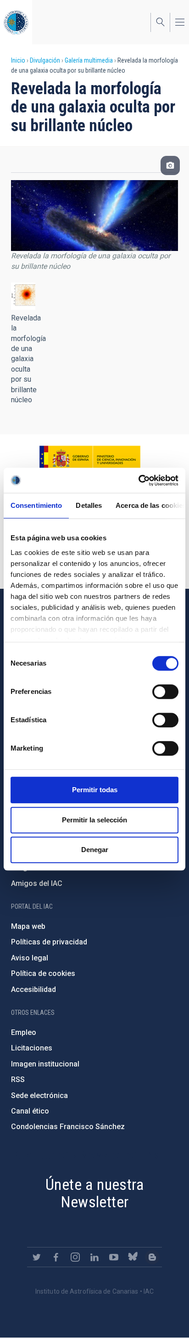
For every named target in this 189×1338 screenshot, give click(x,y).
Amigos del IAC (36, 883)
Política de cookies (43, 973)
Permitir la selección (94, 820)
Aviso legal (29, 958)
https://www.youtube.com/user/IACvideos (113, 1257)
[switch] (165, 691)
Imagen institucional (45, 1064)
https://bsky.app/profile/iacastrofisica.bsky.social (133, 1257)
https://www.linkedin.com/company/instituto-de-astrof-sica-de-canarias (94, 1257)
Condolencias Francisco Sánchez (68, 1126)
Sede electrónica (39, 1095)
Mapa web (28, 926)
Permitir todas (94, 790)
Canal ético (30, 1111)
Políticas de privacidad (49, 942)
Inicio (18, 60)
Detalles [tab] (89, 505)
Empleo (23, 1032)
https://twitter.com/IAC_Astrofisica (36, 1257)
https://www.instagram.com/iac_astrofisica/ (75, 1257)
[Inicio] (16, 22)
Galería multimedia (89, 60)
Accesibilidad (33, 989)
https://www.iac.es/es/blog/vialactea (152, 1257)
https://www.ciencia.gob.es (90, 458)
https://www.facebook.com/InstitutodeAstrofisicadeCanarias (56, 1257)
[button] (23, 296)
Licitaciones (31, 1048)
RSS (18, 1079)
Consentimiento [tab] (36, 505)
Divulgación (45, 60)
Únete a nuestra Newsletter (94, 1193)
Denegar (94, 849)
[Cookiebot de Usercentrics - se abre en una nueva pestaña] (138, 480)
